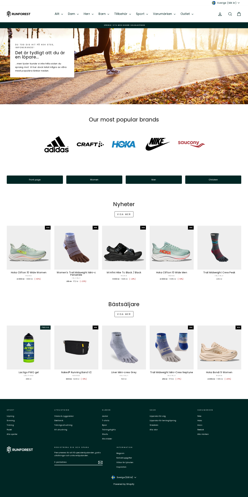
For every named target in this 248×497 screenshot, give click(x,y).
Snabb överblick (28, 266)
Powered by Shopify (124, 484)
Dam (72, 14)
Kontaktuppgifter (124, 458)
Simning (11, 420)
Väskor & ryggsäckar (64, 416)
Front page (35, 179)
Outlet (186, 14)
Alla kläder (107, 439)
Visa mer (124, 214)
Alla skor (154, 429)
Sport (140, 14)
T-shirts (105, 420)
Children (213, 179)
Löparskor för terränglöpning (163, 420)
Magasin (120, 453)
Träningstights (109, 429)
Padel (9, 429)
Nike (199, 416)
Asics (199, 425)
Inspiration (121, 467)
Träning (10, 425)
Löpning (10, 416)
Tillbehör (121, 14)
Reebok (200, 429)
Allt (57, 14)
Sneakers (154, 425)
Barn (103, 14)
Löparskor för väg (158, 416)
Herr (87, 14)
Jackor (105, 416)
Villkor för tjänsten (124, 462)
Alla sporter (12, 434)
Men (153, 179)
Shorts (105, 434)
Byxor (104, 425)
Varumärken (163, 14)
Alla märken (203, 434)
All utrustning (60, 429)
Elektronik (58, 420)
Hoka (199, 420)
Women (94, 179)
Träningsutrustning (63, 425)
